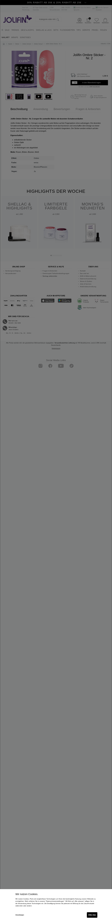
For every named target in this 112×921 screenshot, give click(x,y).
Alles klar (92, 915)
